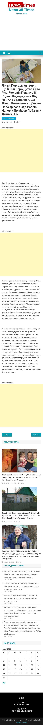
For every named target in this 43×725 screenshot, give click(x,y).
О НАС (21, 698)
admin (18, 122)
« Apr (4, 683)
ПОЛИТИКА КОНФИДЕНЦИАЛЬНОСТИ (21, 710)
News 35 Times (21, 10)
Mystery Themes (21, 722)
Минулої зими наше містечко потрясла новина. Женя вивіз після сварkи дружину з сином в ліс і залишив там (8, 435)
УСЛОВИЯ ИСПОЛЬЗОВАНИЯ (21, 703)
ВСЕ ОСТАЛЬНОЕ (8, 118)
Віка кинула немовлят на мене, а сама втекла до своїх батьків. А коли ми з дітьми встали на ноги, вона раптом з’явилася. (21, 477)
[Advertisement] (21, 35)
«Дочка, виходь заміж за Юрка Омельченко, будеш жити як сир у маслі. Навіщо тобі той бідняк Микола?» (21, 598)
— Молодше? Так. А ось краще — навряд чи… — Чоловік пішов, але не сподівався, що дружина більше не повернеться (21, 586)
